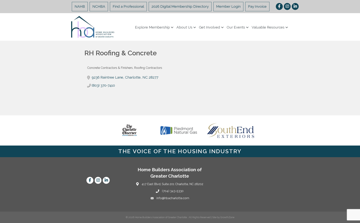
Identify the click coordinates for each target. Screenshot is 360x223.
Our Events (236, 27)
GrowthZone (227, 217)
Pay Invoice (257, 6)
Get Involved (209, 27)
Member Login (228, 6)
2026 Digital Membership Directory (180, 6)
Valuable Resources (268, 27)
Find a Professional (128, 6)
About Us (184, 27)
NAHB (80, 6)
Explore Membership (152, 27)
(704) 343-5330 (173, 191)
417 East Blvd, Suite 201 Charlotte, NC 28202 (172, 184)
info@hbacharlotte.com (173, 198)
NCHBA (98, 6)
